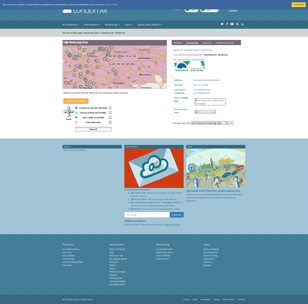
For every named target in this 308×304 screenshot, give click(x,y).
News (112, 268)
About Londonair (118, 249)
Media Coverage (118, 271)
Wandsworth (198, 59)
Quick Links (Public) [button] (149, 24)
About (195, 299)
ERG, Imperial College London (81, 299)
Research (114, 262)
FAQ (111, 252)
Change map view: (181, 123)
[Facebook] (227, 24)
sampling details (192, 49)
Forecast (67, 252)
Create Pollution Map (73, 262)
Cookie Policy (111, 4)
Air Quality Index (117, 284)
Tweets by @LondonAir (74, 150)
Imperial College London (237, 10)
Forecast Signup (118, 281)
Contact (186, 299)
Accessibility (206, 299)
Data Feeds (208, 258)
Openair (207, 265)
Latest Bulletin (163, 255)
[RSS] (237, 24)
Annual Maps (69, 255)
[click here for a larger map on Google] (209, 100)
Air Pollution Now (71, 249)
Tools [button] (127, 24)
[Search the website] (242, 24)
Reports (114, 274)
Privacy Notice (229, 299)
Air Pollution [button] (70, 24)
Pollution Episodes (225, 42)
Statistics (207, 42)
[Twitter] (222, 24)
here (177, 208)
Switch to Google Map (75, 101)
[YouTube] (232, 24)
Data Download (210, 252)
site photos (207, 49)
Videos (113, 265)
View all (93, 129)
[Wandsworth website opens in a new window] (188, 66)
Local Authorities (164, 249)
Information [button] (91, 24)
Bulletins (178, 42)
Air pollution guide (118, 258)
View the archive (172, 224)
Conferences (116, 278)
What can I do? (117, 255)
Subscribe (177, 214)
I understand (298, 4)
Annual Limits (162, 258)
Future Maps (69, 258)
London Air (85, 10)
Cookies (217, 299)
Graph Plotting (210, 255)
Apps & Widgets (211, 249)
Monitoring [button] (111, 24)
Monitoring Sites (164, 252)
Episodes (67, 265)
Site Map (241, 299)
